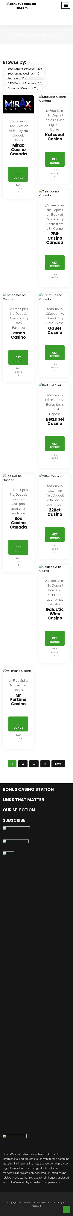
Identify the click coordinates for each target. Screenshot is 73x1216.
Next (58, 764)
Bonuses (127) (17, 78)
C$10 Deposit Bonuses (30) (25, 83)
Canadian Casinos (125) (23, 88)
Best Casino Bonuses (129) (25, 69)
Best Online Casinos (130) (24, 73)
